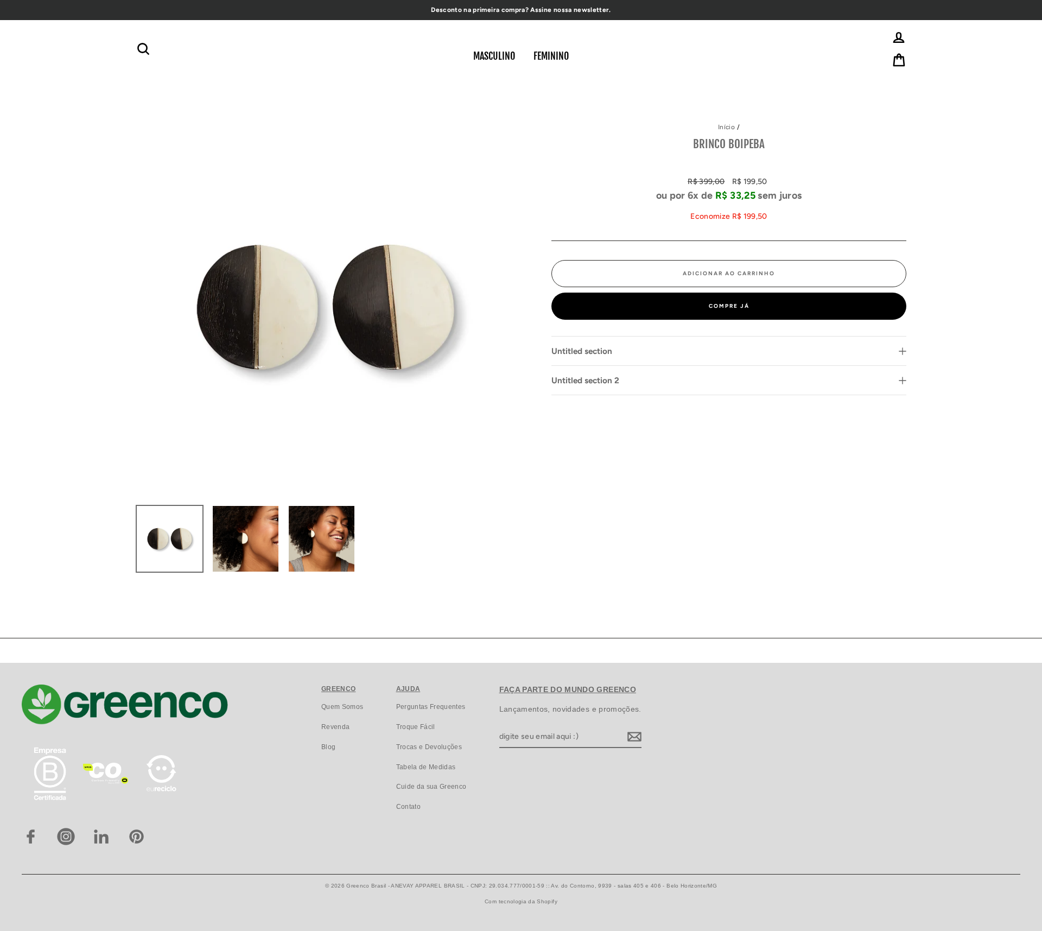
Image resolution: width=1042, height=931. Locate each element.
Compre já (729, 305)
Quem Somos (342, 707)
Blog (328, 747)
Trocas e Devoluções (429, 747)
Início (726, 127)
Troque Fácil (415, 727)
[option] (325, 307)
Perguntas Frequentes (431, 707)
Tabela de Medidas (426, 767)
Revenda (335, 727)
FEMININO (551, 56)
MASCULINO (494, 56)
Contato (408, 806)
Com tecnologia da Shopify (521, 901)
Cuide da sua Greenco (431, 786)
